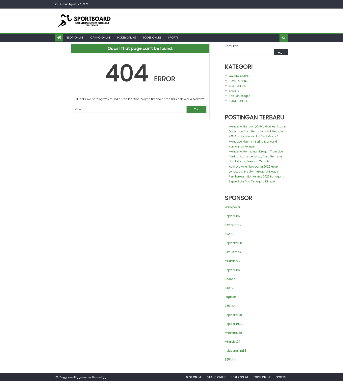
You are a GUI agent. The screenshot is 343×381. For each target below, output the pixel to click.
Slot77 (229, 234)
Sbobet (230, 279)
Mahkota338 (233, 333)
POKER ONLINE (126, 38)
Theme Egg (99, 377)
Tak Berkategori (239, 96)
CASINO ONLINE (100, 38)
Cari (280, 53)
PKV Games (233, 225)
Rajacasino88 (234, 216)
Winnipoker (232, 207)
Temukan (231, 46)
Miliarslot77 (232, 261)
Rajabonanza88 (235, 351)
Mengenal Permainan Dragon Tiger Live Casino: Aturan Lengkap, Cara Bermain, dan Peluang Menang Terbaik (256, 156)
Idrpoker (230, 297)
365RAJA (230, 306)
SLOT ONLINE (75, 38)
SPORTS (173, 38)
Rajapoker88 (233, 243)
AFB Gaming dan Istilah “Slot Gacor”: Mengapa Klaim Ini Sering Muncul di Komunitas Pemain (253, 141)
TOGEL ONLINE (152, 38)
